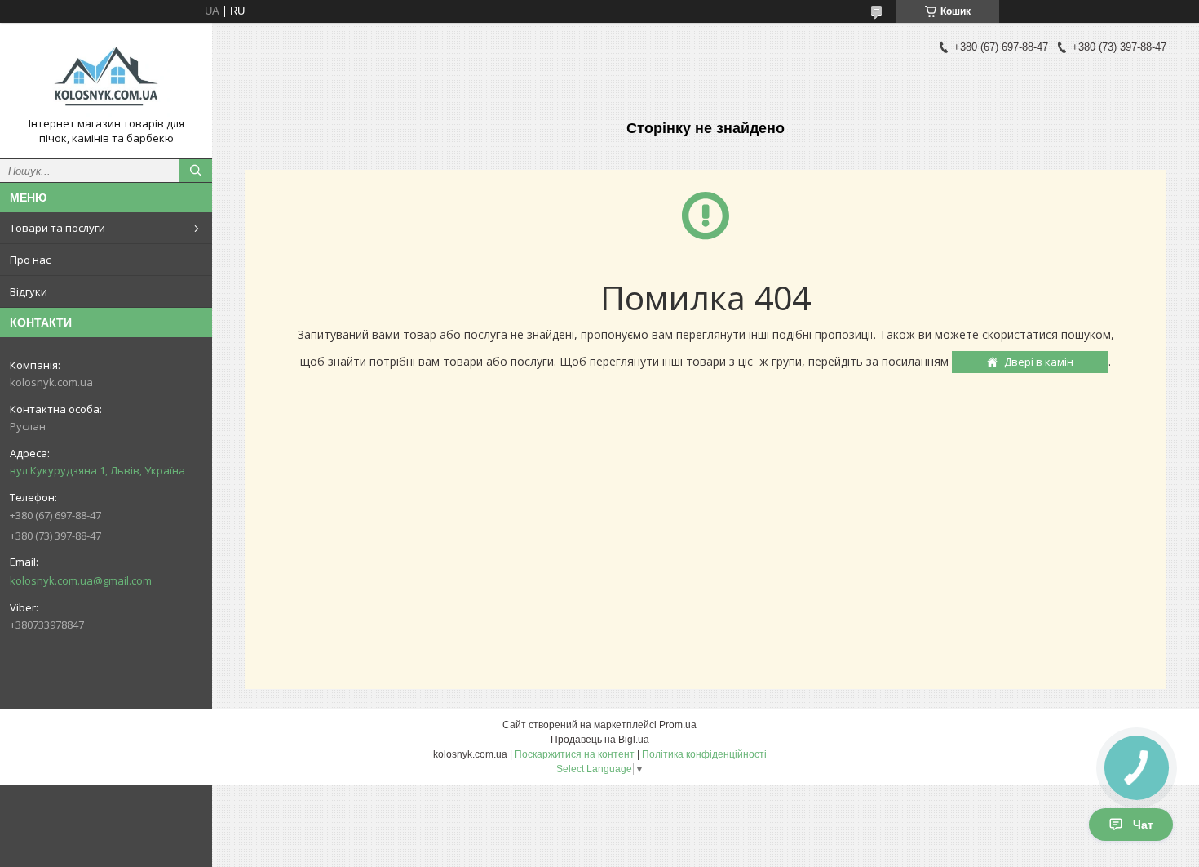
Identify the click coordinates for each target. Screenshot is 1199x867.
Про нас (30, 259)
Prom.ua (678, 725)
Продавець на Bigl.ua (600, 739)
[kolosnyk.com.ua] (106, 76)
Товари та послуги (57, 227)
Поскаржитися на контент (575, 754)
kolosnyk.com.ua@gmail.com (81, 580)
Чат (1143, 824)
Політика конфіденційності (704, 754)
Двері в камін (1038, 361)
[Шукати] (195, 170)
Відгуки (28, 291)
